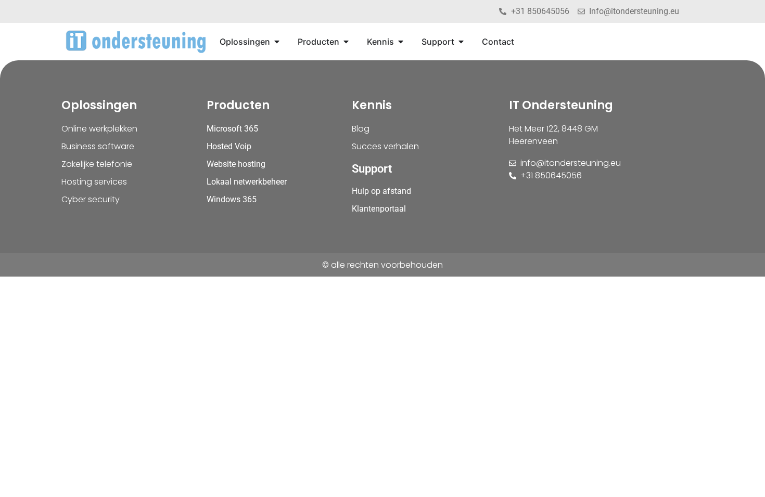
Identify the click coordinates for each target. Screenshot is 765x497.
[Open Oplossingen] (277, 41)
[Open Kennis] (401, 41)
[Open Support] (461, 41)
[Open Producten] (346, 41)
